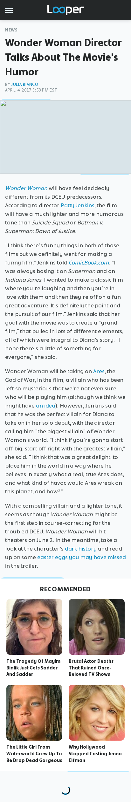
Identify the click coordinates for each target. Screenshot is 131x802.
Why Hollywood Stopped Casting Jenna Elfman (95, 754)
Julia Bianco (24, 84)
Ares (99, 371)
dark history (81, 548)
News (11, 30)
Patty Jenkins (77, 205)
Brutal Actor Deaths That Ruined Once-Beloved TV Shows (91, 668)
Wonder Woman (26, 188)
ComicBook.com (88, 262)
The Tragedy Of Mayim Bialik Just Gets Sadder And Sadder (33, 668)
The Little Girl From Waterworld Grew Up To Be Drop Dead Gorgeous (34, 754)
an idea (45, 405)
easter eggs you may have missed (81, 557)
